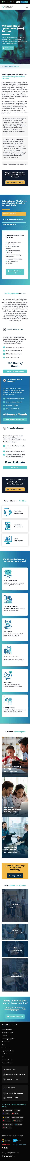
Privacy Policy (6, 1153)
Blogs (3, 1045)
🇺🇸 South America (7, 1124)
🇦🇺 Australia (6, 1113)
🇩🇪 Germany (6, 1117)
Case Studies (6, 1042)
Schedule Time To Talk (16, 272)
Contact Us (24, 1)
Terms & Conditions (8, 1156)
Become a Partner (7, 1060)
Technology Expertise (8, 1039)
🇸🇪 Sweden (18, 1124)
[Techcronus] (7, 6)
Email (12, 1)
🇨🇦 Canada (15, 1113)
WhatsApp (5, 1)
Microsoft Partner (7, 1063)
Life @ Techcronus (7, 1054)
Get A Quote (15, 467)
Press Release (6, 1048)
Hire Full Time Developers (15, 419)
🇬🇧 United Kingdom (17, 1117)
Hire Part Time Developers (15, 371)
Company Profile (7, 1029)
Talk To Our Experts (16, 182)
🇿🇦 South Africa (17, 1120)
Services (4, 1036)
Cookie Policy (15, 1153)
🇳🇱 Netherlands (7, 1128)
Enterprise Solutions (8, 1032)
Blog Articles (16, 876)
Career (4, 1057)
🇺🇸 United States (7, 1110)
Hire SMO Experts (9, 224)
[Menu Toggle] (26, 6)
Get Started (9, 48)
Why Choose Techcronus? (13, 219)
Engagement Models (8, 1051)
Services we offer (9, 214)
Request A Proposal (16, 1016)
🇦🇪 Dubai (17, 1110)
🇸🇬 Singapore (6, 1120)
